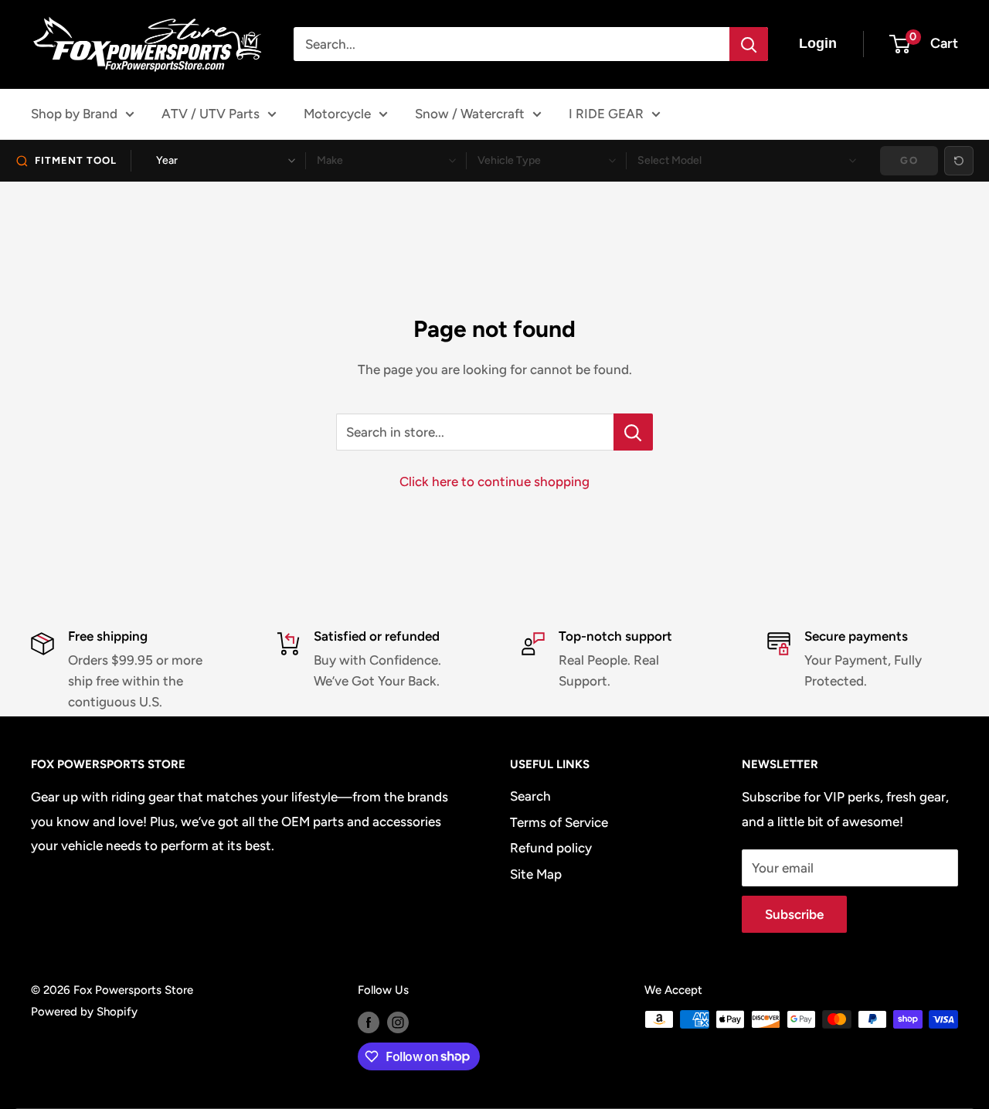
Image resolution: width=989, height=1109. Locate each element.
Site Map (536, 874)
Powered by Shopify (84, 1012)
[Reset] (959, 160)
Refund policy (551, 848)
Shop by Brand (74, 113)
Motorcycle (337, 113)
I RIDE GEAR (606, 113)
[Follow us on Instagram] (398, 1021)
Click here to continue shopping (494, 481)
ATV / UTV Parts (210, 113)
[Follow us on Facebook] (368, 1021)
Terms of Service (559, 822)
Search (530, 796)
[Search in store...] (633, 432)
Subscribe (794, 914)
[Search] (748, 44)
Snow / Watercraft (470, 113)
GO (909, 160)
